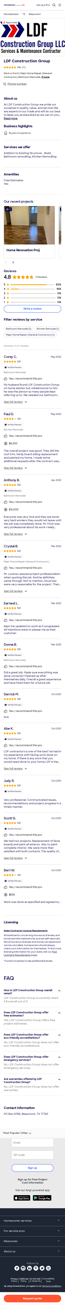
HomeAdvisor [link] (11, 14)
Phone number (17, 84)
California (23, 1280)
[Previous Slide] (6, 262)
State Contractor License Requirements (25, 930)
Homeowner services (18, 1220)
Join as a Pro (43, 5)
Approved (11, 22)
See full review (13, 402)
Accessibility (48, 1280)
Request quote (32, 1298)
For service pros (14, 1231)
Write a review (32, 308)
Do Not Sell (35, 1280)
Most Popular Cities (15, 1133)
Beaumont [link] (35, 14)
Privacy (14, 1280)
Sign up (32, 1168)
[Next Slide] (13, 262)
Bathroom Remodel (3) (18, 328)
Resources (10, 1241)
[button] (29, 231)
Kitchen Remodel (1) (48, 328)
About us (9, 1251)
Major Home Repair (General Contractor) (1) (30, 334)
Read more (11, 118)
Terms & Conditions (51, 1286)
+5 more (45, 77)
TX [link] (23, 14)
